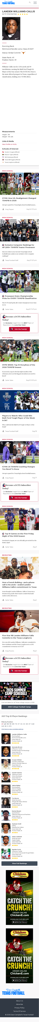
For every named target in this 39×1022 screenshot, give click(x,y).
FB (10, 724)
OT (19, 724)
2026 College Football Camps (19, 707)
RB (8, 724)
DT (30, 724)
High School (7, 171)
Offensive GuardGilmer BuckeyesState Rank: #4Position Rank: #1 (17, 776)
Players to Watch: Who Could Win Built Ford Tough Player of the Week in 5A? (18, 418)
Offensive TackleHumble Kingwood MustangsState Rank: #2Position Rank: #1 (20, 750)
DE (27, 724)
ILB (2, 726)
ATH (10, 726)
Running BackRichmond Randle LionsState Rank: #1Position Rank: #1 (19, 738)
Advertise (19, 1004)
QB (5, 724)
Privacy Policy (19, 1008)
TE (16, 724)
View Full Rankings (19, 863)
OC (24, 724)
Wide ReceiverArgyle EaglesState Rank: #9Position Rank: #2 (17, 840)
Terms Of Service (19, 1011)
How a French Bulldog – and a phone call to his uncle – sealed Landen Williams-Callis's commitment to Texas (19, 584)
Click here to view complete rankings (12, 729)
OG (21, 724)
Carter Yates (9, 309)
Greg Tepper (9, 209)
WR (13, 724)
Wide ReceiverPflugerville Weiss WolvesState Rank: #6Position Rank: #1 (19, 802)
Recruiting (7, 555)
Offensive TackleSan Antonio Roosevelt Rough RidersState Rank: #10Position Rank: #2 (23, 853)
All (2, 724)
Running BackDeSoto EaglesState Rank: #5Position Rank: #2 (17, 789)
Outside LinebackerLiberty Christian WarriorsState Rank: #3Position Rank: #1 (19, 763)
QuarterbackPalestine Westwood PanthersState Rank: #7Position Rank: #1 (21, 814)
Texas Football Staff (11, 260)
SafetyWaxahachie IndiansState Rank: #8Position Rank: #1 (18, 827)
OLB (32, 724)
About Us (19, 1001)
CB (5, 726)
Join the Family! (20, 329)
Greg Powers (9, 651)
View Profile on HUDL (9, 144)
